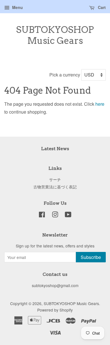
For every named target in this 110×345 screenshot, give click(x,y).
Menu (17, 7)
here (99, 104)
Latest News (55, 148)
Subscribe (91, 257)
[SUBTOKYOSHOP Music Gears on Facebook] (42, 215)
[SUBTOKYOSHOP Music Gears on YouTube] (68, 215)
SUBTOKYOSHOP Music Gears (55, 35)
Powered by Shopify (55, 310)
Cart (101, 7)
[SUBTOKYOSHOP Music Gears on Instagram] (55, 215)
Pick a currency (65, 74)
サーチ (55, 179)
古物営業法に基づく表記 (55, 187)
